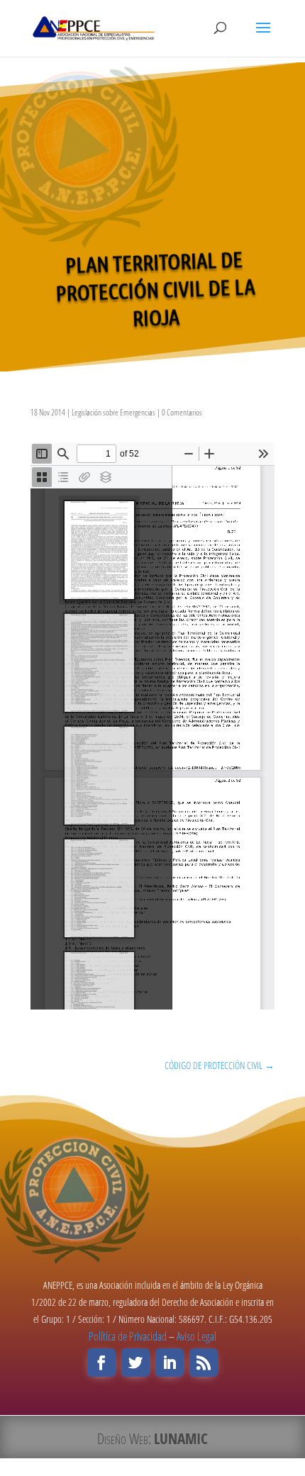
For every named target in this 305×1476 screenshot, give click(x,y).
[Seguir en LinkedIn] (169, 1362)
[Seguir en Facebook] (101, 1362)
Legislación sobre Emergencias (113, 412)
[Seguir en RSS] (203, 1362)
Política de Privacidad (128, 1336)
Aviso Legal (196, 1336)
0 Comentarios (182, 412)
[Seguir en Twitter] (135, 1362)
